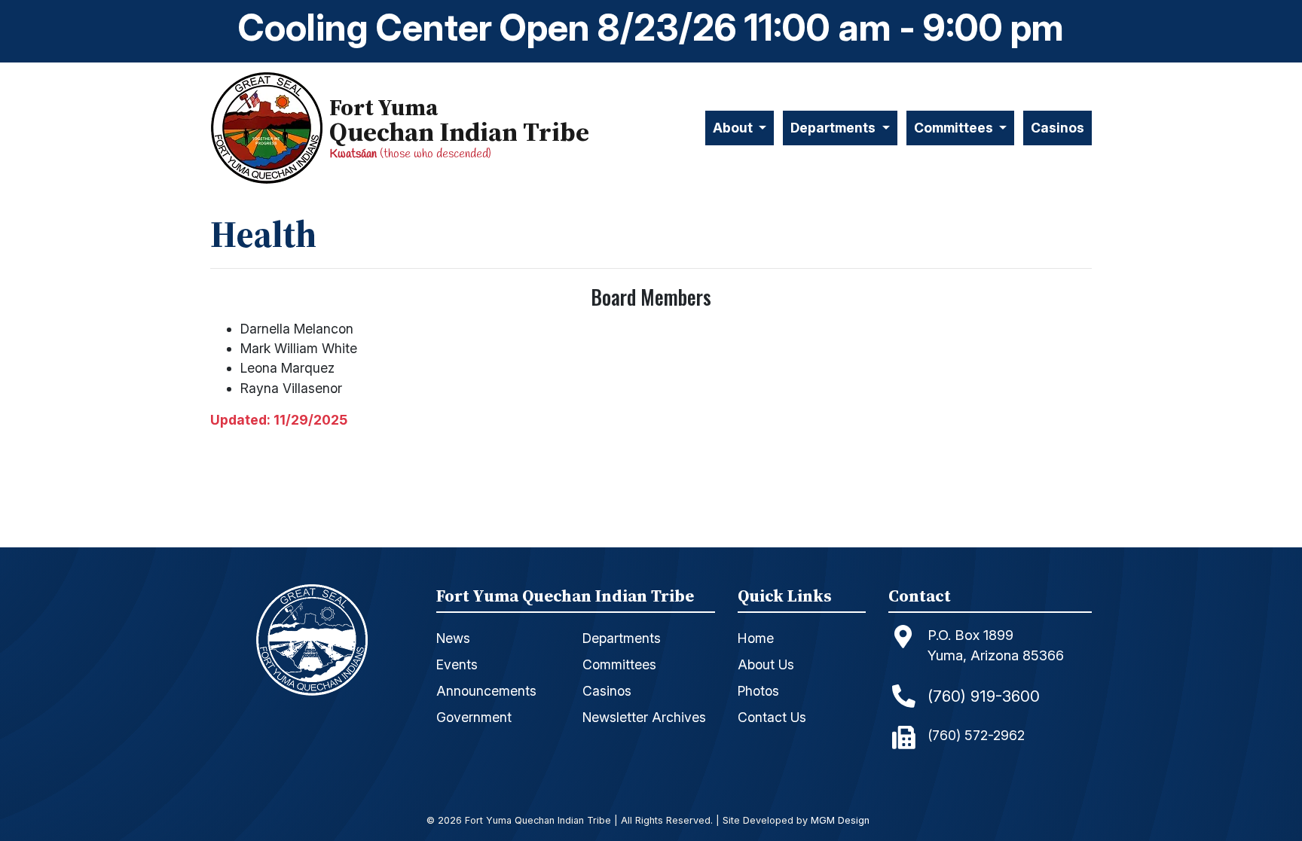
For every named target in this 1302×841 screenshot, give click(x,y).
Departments (621, 638)
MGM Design (840, 821)
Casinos (1057, 128)
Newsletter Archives (644, 717)
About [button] (734, 128)
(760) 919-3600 (984, 696)
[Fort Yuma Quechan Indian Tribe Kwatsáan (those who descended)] (269, 128)
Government (474, 717)
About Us (766, 664)
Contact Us (772, 717)
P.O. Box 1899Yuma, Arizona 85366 (996, 645)
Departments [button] (834, 128)
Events (457, 664)
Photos (758, 691)
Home (756, 638)
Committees (619, 664)
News (453, 638)
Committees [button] (955, 128)
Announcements (486, 691)
